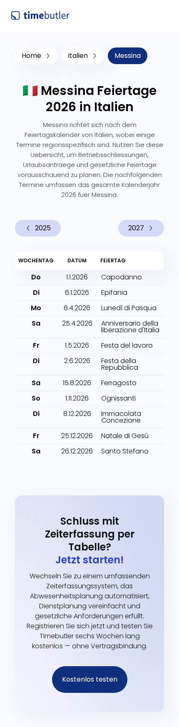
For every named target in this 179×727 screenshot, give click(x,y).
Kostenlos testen (89, 679)
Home (31, 55)
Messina (127, 55)
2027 (136, 228)
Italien (78, 55)
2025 (43, 228)
